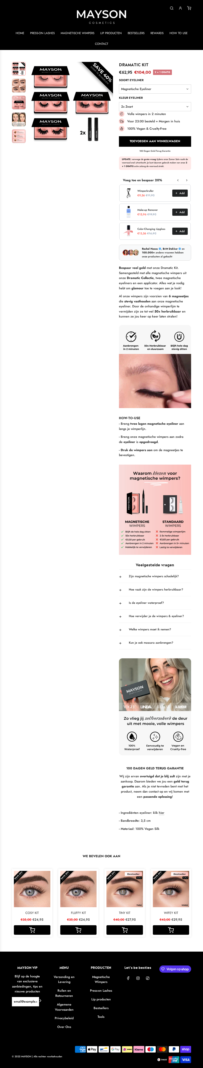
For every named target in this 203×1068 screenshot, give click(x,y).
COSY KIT (32, 913)
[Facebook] (128, 978)
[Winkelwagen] (189, 8)
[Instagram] (138, 978)
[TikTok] (147, 978)
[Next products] (186, 180)
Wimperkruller (145, 191)
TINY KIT (124, 913)
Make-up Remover (147, 210)
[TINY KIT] (124, 889)
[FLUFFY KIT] (78, 889)
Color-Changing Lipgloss (151, 229)
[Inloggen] (180, 8)
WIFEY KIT (171, 913)
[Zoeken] (171, 8)
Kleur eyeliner (131, 98)
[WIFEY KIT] (171, 889)
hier (161, 812)
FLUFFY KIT (78, 913)
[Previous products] (178, 180)
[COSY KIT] (32, 889)
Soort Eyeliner (131, 80)
